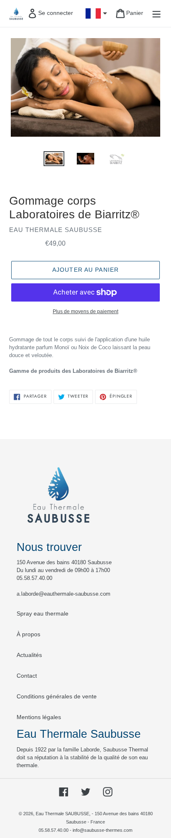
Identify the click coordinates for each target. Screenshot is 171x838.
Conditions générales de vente (57, 696)
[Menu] (156, 13)
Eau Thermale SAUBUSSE (62, 813)
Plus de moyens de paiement (85, 311)
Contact (27, 675)
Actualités (29, 655)
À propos (28, 634)
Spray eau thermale (42, 613)
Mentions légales (39, 717)
